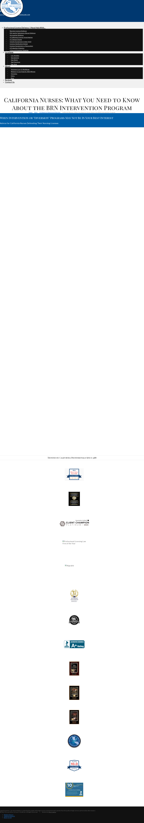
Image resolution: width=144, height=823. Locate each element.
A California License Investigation (21, 37)
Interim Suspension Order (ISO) (20, 42)
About (7, 66)
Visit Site (74, 474)
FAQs (13, 76)
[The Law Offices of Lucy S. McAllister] (11, 15)
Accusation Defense (17, 35)
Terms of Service (9, 816)
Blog (12, 78)
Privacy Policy (8, 814)
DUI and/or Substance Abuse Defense (23, 33)
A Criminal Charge (16, 39)
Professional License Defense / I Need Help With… (24, 28)
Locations (9, 52)
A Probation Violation (17, 48)
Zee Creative (52, 812)
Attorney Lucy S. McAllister (20, 69)
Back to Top (8, 817)
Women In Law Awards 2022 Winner (23, 71)
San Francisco (15, 62)
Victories (14, 74)
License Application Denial (19, 44)
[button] (0, 18)
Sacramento (15, 58)
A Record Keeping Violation (19, 50)
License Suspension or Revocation (21, 46)
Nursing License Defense (18, 31)
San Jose (14, 64)
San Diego (14, 60)
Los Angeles (15, 55)
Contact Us (10, 82)
